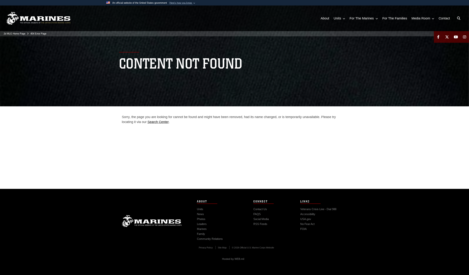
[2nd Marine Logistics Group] (38, 18)
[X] (447, 37)
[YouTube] (455, 37)
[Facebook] (438, 37)
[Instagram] (464, 37)
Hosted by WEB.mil (233, 258)
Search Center (158, 122)
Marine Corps (152, 221)
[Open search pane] (459, 18)
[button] (182, 3)
